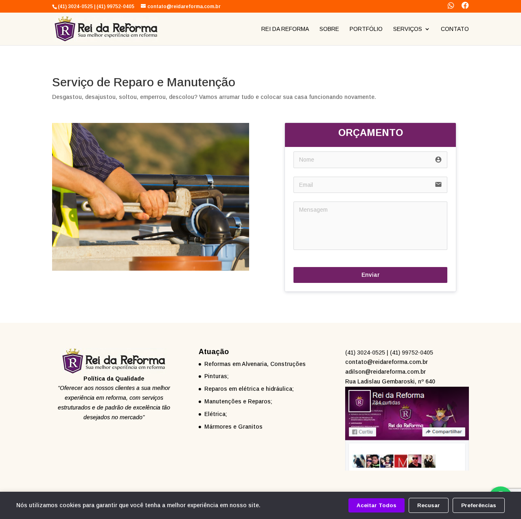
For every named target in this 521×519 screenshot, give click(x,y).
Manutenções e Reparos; (238, 401)
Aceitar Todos (376, 505)
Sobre (329, 29)
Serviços (407, 29)
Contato (455, 29)
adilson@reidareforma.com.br (385, 371)
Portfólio (366, 29)
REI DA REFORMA (285, 29)
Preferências (478, 505)
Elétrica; (215, 414)
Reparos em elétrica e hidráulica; (249, 388)
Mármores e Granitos (233, 426)
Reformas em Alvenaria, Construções (255, 364)
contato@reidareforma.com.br (386, 362)
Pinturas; (216, 376)
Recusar (428, 505)
